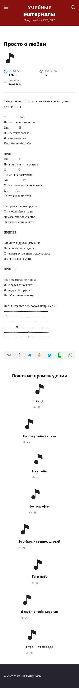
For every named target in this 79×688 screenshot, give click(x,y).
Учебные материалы (39, 11)
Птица (38, 401)
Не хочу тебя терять (39, 436)
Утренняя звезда (39, 647)
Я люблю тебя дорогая (39, 612)
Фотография (39, 506)
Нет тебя (39, 471)
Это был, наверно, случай (39, 541)
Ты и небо (40, 576)
